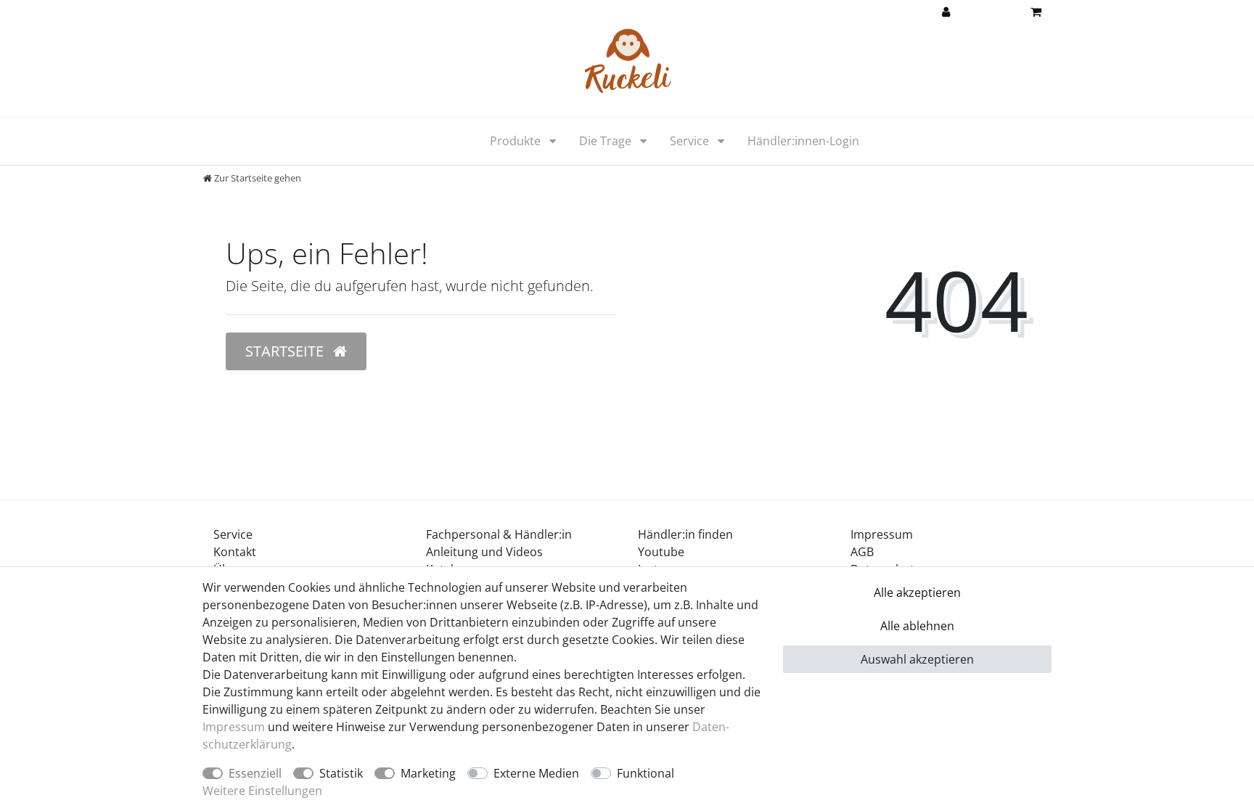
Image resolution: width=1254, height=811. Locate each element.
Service (691, 141)
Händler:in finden (685, 534)
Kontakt (234, 552)
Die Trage (606, 141)
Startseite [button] (286, 351)
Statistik (341, 773)
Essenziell (255, 773)
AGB (862, 552)
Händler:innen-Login (803, 141)
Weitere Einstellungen (262, 791)
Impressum (882, 534)
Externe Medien (536, 773)
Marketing (428, 773)
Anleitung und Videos (484, 552)
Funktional (645, 773)
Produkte (517, 141)
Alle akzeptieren (917, 592)
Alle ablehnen (917, 626)
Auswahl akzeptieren (917, 659)
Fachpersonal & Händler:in (499, 534)
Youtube (661, 552)
